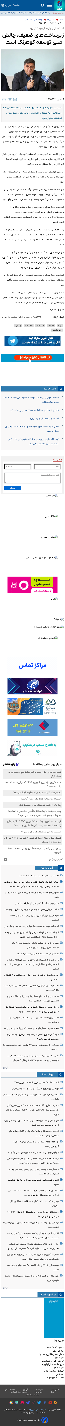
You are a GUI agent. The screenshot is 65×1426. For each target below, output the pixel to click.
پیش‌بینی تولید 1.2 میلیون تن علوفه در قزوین (37, 903)
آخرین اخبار (46, 868)
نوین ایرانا (58, 1340)
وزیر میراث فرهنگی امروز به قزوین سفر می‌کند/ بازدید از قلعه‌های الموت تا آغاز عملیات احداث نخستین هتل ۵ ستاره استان (31, 964)
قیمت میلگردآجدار (54, 1371)
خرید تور (59, 1357)
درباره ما (39, 1389)
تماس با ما (55, 1389)
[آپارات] (21, 1403)
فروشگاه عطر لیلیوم (53, 1364)
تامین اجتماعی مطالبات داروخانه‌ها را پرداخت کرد (34, 410)
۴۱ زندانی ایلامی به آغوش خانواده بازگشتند (39, 875)
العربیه (8, 5)
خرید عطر (59, 1367)
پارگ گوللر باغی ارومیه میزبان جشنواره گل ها (38, 953)
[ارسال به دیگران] (15, 99)
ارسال (12, 487)
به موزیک (58, 1351)
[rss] (54, 1403)
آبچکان (60, 1374)
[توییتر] (38, 1403)
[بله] (16, 1403)
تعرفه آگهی (10, 1389)
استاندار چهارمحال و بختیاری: (44, 418)
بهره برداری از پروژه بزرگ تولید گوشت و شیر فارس (35, 1088)
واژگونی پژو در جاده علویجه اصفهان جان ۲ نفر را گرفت (33, 1152)
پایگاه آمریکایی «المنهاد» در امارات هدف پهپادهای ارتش (25, 12)
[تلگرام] (27, 1403)
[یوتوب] (49, 1403)
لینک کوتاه (58, 317)
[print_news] (4, 99)
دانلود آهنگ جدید (54, 1347)
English (16, 5)
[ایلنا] (59, 5)
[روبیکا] (10, 1403)
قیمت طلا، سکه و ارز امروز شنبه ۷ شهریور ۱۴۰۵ (36, 1082)
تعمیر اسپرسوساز (54, 1377)
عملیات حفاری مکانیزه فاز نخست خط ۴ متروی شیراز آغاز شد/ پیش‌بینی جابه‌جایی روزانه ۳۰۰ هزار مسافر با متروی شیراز (32, 1110)
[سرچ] (42, 5)
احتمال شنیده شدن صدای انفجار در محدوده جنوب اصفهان (31, 926)
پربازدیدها (47, 1074)
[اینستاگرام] (33, 1403)
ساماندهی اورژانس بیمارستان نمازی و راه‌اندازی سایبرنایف (31, 909)
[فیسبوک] (44, 1403)
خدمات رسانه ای (33, 1395)
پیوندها (39, 1392)
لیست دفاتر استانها (19, 1392)
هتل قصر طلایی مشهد (51, 1354)
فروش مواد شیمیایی (52, 1361)
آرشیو (5, 1067)
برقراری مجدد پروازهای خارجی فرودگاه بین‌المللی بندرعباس (31, 1028)
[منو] (49, 5)
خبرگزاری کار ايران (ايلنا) (36, 1409)
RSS (52, 1392)
